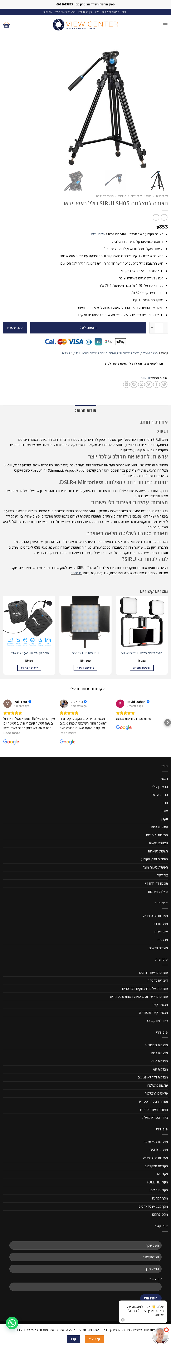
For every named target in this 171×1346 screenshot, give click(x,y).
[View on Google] (7, 704)
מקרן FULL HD (157, 1182)
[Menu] (165, 24)
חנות (149, 196)
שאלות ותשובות (110, 12)
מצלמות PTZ (159, 1061)
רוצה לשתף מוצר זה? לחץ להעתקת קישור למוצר (134, 363)
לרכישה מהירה (141, 667)
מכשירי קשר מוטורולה (153, 1012)
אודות (124, 12)
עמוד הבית (162, 196)
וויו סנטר (76, 573)
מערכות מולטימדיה (155, 915)
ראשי (164, 778)
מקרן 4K (162, 1174)
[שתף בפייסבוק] (156, 384)
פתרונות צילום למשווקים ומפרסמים (145, 988)
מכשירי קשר (160, 1004)
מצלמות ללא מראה (155, 1142)
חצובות (122, 196)
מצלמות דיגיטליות (156, 1045)
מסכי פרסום (160, 1214)
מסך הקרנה (160, 1198)
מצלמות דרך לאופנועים (153, 1077)
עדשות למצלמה (157, 1085)
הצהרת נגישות (158, 843)
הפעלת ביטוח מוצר (65, 12)
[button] (3, 722)
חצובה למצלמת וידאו (128, 353)
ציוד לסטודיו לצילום (154, 1117)
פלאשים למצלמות (156, 1093)
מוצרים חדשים (158, 948)
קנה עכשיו (15, 327)
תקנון (164, 819)
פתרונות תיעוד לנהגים (153, 972)
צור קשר (48, 12)
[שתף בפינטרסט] (134, 384)
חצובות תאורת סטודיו (154, 1109)
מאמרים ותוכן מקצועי (154, 859)
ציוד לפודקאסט (157, 1020)
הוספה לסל (88, 327)
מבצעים (162, 940)
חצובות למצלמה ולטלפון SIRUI (90, 353)
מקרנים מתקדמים (156, 1166)
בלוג (97, 12)
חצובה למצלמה (105, 196)
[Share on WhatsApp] (164, 384)
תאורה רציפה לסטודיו (153, 1101)
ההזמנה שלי (159, 795)
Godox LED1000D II (85, 653)
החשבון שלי (160, 786)
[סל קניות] (6, 25)
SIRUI (145, 378)
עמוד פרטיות (159, 827)
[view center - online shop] (85, 24)
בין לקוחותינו (85, 12)
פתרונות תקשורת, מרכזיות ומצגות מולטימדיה (139, 996)
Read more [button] (11, 733)
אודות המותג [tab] (85, 410)
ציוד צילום (136, 196)
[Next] (3, 637)
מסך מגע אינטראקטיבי (153, 1206)
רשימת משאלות (158, 851)
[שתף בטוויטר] (149, 384)
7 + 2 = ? (156, 1279)
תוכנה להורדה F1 (156, 883)
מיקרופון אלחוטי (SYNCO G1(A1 (29, 653)
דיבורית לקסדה (157, 980)
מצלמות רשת (159, 1053)
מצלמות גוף (160, 1069)
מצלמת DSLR (159, 1150)
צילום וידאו (98, 234)
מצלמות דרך (160, 924)
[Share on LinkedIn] (126, 384)
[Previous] (168, 637)
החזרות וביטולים (157, 835)
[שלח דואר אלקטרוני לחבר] (141, 384)
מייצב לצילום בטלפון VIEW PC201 (141, 653)
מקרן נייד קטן (159, 1190)
